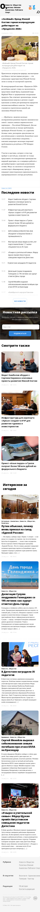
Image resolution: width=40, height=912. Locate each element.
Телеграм (22, 879)
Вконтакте (23, 876)
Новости (8, 5)
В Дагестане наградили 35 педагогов (22, 263)
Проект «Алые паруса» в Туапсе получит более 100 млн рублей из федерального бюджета (21, 223)
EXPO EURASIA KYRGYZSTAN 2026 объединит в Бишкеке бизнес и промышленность (20, 233)
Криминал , (5, 737)
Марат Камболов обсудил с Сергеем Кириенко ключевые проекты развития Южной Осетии (22, 201)
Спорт (7, 12)
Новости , (23, 521)
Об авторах (23, 886)
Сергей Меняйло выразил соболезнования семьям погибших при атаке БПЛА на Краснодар (23, 284)
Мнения (17, 7)
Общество (17, 5)
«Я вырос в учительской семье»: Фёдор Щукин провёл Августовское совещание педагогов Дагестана (23, 255)
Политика (9, 7)
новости (27, 192)
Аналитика (9, 10)
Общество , (31, 521)
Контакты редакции (27, 889)
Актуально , (5, 521)
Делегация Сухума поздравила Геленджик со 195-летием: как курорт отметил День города (22, 273)
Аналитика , (15, 521)
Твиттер (30, 879)
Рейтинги (19, 10)
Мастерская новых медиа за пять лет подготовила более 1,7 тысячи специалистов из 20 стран (22, 244)
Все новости (20, 301)
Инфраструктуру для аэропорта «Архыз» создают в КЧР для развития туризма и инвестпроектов (22, 212)
